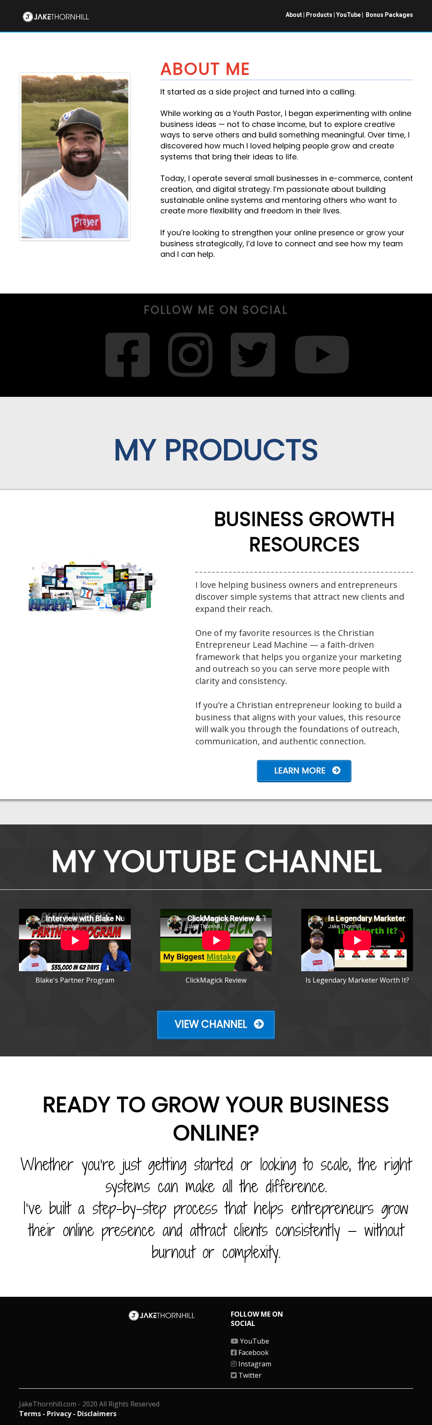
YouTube (348, 14)
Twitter (249, 1375)
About (294, 14)
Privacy (60, 1413)
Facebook (253, 1352)
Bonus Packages (389, 14)
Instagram (254, 1363)
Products (319, 14)
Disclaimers (96, 1413)
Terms (31, 1413)
